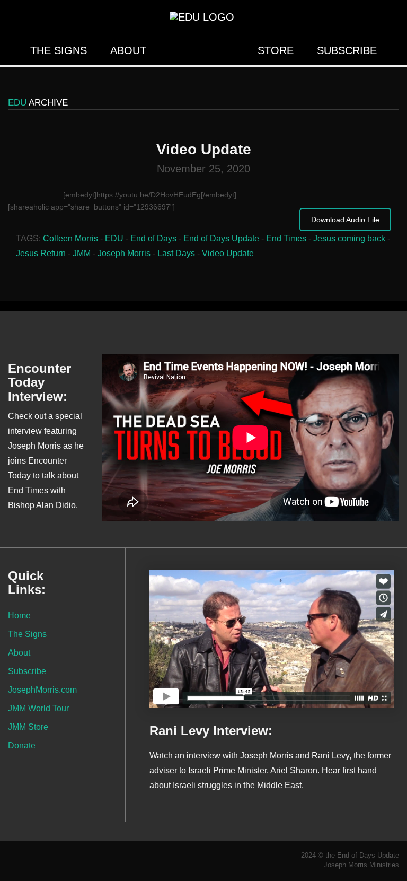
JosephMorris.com (42, 689)
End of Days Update (221, 238)
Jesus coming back (349, 238)
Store (276, 50)
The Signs (58, 50)
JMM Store (28, 726)
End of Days (153, 238)
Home (19, 615)
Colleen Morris (70, 238)
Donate (22, 745)
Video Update (228, 253)
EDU (114, 238)
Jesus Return (41, 253)
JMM (82, 253)
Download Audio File (345, 219)
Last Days (176, 253)
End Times (286, 238)
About (128, 50)
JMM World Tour (38, 708)
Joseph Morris (124, 253)
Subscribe (347, 50)
